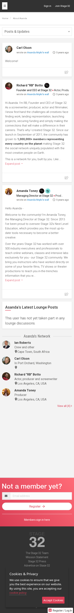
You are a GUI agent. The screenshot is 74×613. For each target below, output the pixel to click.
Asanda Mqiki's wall (38, 52)
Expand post (13, 163)
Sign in (47, 6)
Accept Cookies (53, 600)
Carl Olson (24, 48)
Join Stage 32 (62, 6)
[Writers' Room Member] (47, 85)
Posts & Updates (17, 31)
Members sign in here (37, 519)
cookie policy (18, 592)
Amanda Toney (27, 191)
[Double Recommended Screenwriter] (48, 191)
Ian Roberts (22, 343)
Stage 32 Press (37, 561)
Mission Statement (37, 557)
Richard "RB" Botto (30, 85)
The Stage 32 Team (37, 553)
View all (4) (64, 405)
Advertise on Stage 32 (37, 565)
